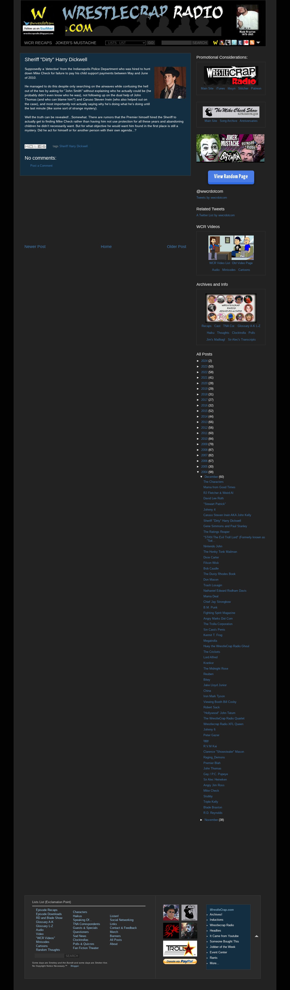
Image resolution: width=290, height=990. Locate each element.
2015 (204, 411)
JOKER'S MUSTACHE (76, 43)
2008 (204, 450)
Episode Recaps (47, 910)
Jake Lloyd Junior (215, 685)
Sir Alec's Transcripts (242, 339)
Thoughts (223, 332)
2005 (204, 466)
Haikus (77, 916)
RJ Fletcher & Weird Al (218, 493)
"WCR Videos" (45, 938)
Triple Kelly (210, 801)
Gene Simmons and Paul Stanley (225, 526)
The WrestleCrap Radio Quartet (223, 718)
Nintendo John (212, 546)
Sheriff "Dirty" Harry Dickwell (222, 520)
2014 (204, 416)
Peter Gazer (211, 735)
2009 (204, 444)
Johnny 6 (209, 729)
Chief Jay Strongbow (217, 601)
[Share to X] (35, 146)
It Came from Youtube (224, 936)
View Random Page (231, 176)
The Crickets (211, 652)
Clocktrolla (239, 332)
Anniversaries (249, 121)
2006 (204, 461)
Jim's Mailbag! (215, 339)
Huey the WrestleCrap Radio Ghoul (226, 646)
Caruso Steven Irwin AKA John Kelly (227, 515)
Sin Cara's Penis (214, 629)
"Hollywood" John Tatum (219, 713)
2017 (204, 399)
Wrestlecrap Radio (222, 925)
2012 (204, 427)
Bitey (206, 679)
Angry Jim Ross (214, 785)
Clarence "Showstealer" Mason (223, 751)
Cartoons (244, 270)
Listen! (114, 916)
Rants (214, 957)
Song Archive (228, 121)
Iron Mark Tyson (214, 696)
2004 (204, 472)
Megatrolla (210, 640)
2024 (204, 361)
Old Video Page (242, 263)
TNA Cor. (229, 326)
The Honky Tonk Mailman (220, 551)
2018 (204, 394)
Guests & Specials (85, 928)
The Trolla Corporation (217, 624)
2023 (204, 366)
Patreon (256, 88)
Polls (252, 332)
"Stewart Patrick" (214, 504)
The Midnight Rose (215, 668)
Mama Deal (210, 596)
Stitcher (243, 88)
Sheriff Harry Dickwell (73, 146)
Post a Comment (41, 165)
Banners (115, 936)
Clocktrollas (80, 940)
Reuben (208, 674)
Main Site (207, 88)
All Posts (116, 940)
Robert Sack (211, 707)
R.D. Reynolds (212, 813)
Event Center (218, 952)
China (207, 690)
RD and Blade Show (49, 918)
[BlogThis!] (31, 146)
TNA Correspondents (86, 924)
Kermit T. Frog (212, 635)
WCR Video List (219, 263)
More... (214, 963)
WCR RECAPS (38, 43)
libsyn (231, 88)
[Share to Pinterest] (44, 146)
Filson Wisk (211, 563)
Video (40, 934)
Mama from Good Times (219, 487)
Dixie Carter (211, 557)
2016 (204, 405)
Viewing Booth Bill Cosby (220, 702)
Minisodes (229, 270)
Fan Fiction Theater (86, 948)
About (114, 944)
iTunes (220, 88)
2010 (204, 438)
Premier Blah (211, 763)
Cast (217, 326)
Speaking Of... (82, 920)
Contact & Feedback (123, 928)
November (212, 820)
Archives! (216, 914)
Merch (114, 932)
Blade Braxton (212, 807)
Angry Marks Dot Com (218, 618)
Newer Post (35, 246)
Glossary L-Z (44, 926)
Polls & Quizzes (83, 944)
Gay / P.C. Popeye (215, 774)
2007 (204, 455)
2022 (204, 372)
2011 (204, 433)
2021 (204, 377)
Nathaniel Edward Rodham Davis (224, 590)
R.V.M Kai (210, 746)
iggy (206, 740)
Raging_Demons (214, 757)
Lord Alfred (210, 657)
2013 (204, 422)
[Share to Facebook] (39, 146)
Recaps (207, 326)
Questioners (81, 932)
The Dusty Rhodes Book (219, 574)
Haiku (210, 332)
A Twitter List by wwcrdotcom (215, 215)
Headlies (215, 930)
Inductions (216, 919)
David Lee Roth (213, 498)
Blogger (75, 966)
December (212, 476)
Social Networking (121, 920)
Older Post (176, 246)
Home (106, 246)
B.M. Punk (210, 607)
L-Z (257, 326)
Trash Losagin (212, 585)
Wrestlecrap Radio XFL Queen (223, 724)
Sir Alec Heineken (215, 779)
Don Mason (210, 579)
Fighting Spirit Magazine (219, 613)
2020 (204, 383)
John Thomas (212, 768)
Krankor (208, 663)
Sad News (79, 936)
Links (113, 924)
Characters (80, 912)
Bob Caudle (211, 568)
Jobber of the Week (222, 947)
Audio (216, 270)
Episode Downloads (49, 914)
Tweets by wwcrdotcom (211, 197)
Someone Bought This (224, 941)
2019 (204, 388)
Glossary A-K (246, 326)
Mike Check (211, 790)
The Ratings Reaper (216, 531)
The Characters (213, 481)
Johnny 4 (209, 509)
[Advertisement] (105, 209)
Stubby (208, 796)
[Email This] (26, 146)
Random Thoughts (48, 950)
